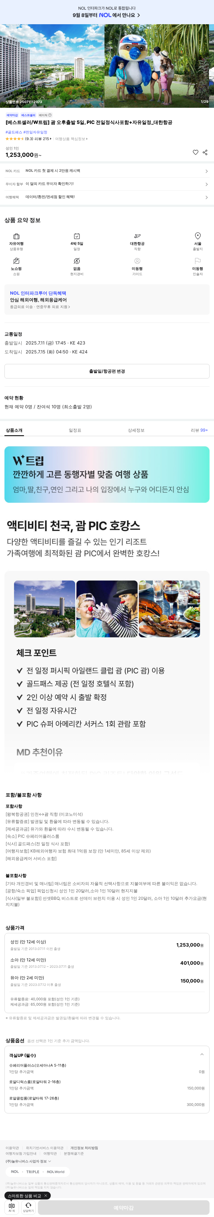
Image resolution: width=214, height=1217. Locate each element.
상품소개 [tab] (14, 430)
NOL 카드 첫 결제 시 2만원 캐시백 (53, 170)
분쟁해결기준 (74, 1153)
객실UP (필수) (22, 1055)
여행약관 (50, 1153)
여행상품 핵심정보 (70, 138)
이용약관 (12, 1148)
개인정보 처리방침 (84, 1148)
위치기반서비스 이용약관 (45, 1148)
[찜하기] (195, 152)
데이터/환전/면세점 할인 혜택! (50, 196)
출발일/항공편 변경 (107, 371)
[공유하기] (205, 152)
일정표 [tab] (75, 430)
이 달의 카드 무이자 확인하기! (50, 183)
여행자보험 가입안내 (21, 1153)
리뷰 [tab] (199, 430)
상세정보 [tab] (136, 430)
